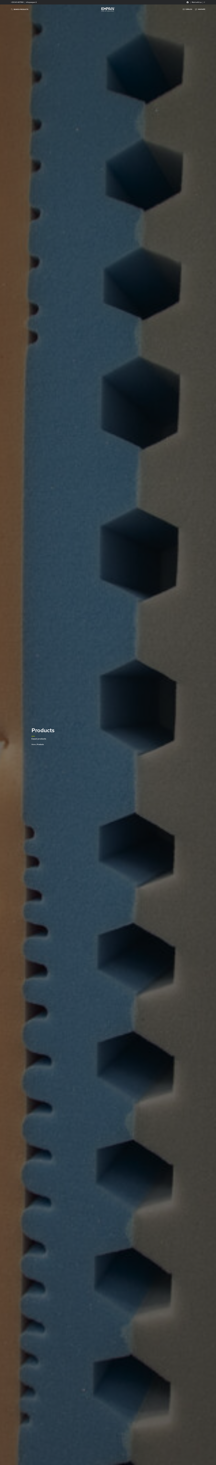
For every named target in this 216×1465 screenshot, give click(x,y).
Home (34, 744)
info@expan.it (31, 2)
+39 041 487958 (17, 2)
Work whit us (197, 2)
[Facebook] (188, 2)
